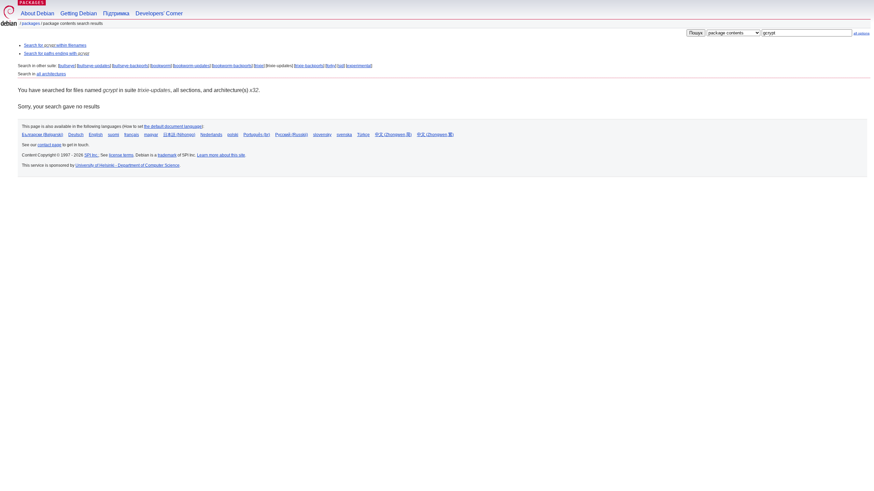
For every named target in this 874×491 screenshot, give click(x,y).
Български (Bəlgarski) (42, 134)
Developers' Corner (159, 13)
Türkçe (363, 134)
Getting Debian (78, 13)
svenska (344, 134)
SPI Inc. (91, 155)
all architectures (51, 74)
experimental (359, 65)
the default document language (173, 126)
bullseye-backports (130, 65)
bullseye (67, 65)
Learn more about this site (221, 155)
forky (330, 65)
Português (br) (256, 134)
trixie (259, 65)
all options (862, 33)
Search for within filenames (55, 45)
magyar (151, 134)
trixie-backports (309, 65)
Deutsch (76, 134)
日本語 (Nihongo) (179, 134)
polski (232, 134)
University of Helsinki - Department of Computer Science (127, 165)
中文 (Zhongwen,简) (393, 134)
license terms (121, 155)
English (96, 134)
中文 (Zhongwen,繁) (435, 134)
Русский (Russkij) (291, 134)
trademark (167, 155)
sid (341, 65)
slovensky (322, 134)
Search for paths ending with (56, 53)
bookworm (161, 65)
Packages (31, 2)
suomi (113, 134)
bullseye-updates (94, 65)
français (131, 134)
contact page (49, 145)
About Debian (37, 13)
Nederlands (211, 134)
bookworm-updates (192, 65)
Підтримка (116, 13)
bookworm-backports (232, 65)
